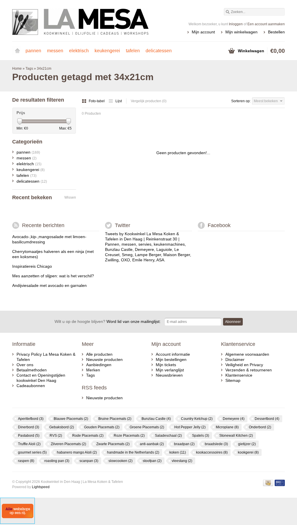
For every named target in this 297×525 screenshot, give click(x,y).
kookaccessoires (212, 452)
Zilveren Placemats (68, 444)
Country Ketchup (197, 419)
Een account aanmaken (266, 24)
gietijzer (247, 444)
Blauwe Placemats (71, 419)
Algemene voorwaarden (247, 354)
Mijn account (203, 32)
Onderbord (260, 427)
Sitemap (232, 380)
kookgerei (248, 452)
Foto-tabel (97, 101)
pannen (33, 50)
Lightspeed (41, 487)
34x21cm (44, 68)
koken (177, 452)
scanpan (88, 461)
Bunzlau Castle (156, 419)
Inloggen (236, 24)
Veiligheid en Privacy (244, 364)
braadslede (216, 444)
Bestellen (276, 32)
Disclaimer (235, 359)
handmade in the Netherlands (133, 452)
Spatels (200, 436)
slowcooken (120, 461)
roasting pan (56, 461)
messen (55, 50)
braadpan (184, 444)
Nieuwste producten (104, 359)
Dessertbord (267, 419)
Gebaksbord (61, 427)
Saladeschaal (168, 436)
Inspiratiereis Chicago (32, 266)
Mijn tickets (166, 364)
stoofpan (152, 461)
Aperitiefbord (31, 419)
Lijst (118, 101)
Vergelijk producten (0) (148, 101)
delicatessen (159, 50)
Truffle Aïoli (29, 444)
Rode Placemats (88, 436)
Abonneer (233, 322)
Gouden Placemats (101, 427)
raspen (26, 461)
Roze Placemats (129, 436)
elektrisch (79, 50)
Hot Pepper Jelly (190, 427)
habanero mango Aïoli (77, 452)
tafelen (133, 50)
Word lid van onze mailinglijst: (108, 321)
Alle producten (99, 354)
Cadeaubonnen (31, 385)
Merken (93, 370)
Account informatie (173, 354)
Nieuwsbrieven (169, 375)
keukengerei (107, 50)
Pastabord (28, 436)
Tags (29, 68)
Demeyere (234, 419)
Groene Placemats (147, 427)
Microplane (227, 427)
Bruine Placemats (114, 419)
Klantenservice (238, 375)
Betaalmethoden (32, 370)
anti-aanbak (152, 444)
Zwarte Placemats (113, 444)
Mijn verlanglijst (170, 370)
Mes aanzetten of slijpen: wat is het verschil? (53, 276)
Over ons (25, 364)
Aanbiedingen (98, 364)
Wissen (70, 197)
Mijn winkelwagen (241, 32)
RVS (56, 436)
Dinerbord (28, 427)
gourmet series (32, 452)
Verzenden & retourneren (248, 370)
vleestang (182, 461)
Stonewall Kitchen (236, 436)
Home (17, 50)
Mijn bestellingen (171, 359)
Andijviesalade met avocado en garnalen (49, 285)
